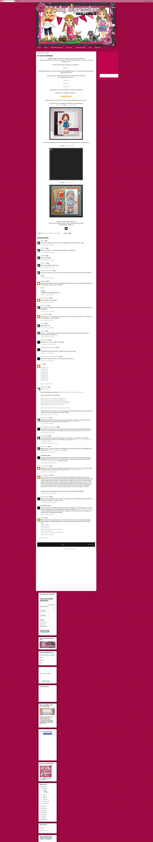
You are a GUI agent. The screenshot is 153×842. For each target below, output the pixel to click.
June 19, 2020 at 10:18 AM (47, 432)
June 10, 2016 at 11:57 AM (47, 259)
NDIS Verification (45, 527)
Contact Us (69, 47)
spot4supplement (45, 475)
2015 (43, 806)
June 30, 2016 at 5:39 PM (47, 311)
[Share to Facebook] (69, 233)
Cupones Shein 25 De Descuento (84, 509)
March (44, 799)
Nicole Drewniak (45, 298)
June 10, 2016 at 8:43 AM (47, 252)
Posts (43, 828)
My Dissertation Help (74, 421)
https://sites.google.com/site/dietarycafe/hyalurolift (53, 400)
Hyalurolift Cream (45, 389)
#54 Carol (66, 83)
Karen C (43, 255)
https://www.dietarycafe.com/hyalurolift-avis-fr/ (71, 392)
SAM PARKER (44, 436)
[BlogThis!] (66, 233)
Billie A (42, 240)
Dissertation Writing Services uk (49, 460)
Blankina (43, 248)
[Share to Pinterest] (70, 233)
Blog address (43, 626)
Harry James (44, 446)
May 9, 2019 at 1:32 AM (47, 383)
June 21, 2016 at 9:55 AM (47, 294)
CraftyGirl (43, 281)
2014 (43, 808)
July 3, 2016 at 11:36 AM (47, 327)
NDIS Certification (45, 526)
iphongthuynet (44, 367)
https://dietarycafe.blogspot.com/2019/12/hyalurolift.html (55, 403)
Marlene (42, 660)
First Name (43, 611)
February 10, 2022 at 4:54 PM (48, 493)
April (44, 797)
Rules (45, 47)
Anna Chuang (59, 105)
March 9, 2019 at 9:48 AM (47, 353)
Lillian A (43, 331)
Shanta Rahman (45, 496)
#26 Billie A (66, 80)
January (45, 803)
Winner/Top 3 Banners (57, 47)
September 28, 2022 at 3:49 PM (49, 502)
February (45, 801)
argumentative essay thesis (48, 347)
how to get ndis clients (46, 530)
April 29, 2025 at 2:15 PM (47, 534)
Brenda (67, 68)
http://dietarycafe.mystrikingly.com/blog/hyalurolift (53, 398)
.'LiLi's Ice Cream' (69, 182)
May (44, 794)
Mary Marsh (44, 305)
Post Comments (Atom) (70, 548)
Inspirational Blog (80, 47)
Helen (59, 145)
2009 (43, 819)
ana (42, 364)
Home (39, 47)
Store (90, 47)
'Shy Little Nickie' (70, 145)
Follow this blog (48, 733)
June (44, 788)
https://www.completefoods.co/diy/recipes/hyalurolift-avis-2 (55, 407)
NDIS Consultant (45, 524)
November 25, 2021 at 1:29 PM (49, 471)
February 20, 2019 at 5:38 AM (48, 344)
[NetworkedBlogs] (47, 731)
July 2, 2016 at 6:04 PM (47, 320)
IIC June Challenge (46, 791)
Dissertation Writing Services (54, 450)
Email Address (47, 606)
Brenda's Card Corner (46, 270)
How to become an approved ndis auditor (51, 529)
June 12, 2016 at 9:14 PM (47, 267)
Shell (60, 182)
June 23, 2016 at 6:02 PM (47, 302)
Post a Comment (43, 537)
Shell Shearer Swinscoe (49, 233)
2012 (43, 812)
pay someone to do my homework (50, 356)
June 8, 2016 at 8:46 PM (47, 245)
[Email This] (64, 233)
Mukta (41, 657)
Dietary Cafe (44, 387)
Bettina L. (43, 263)
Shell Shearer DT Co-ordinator (47, 655)
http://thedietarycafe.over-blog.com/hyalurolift (52, 404)
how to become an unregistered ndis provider (52, 532)
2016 (43, 786)
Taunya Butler (44, 314)
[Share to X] (67, 233)
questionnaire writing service (49, 427)
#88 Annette (66, 86)
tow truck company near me (76, 469)
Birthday (42, 620)
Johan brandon (45, 466)
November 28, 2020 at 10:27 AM (49, 443)
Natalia (43, 517)
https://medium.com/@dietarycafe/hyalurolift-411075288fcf (55, 401)
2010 (43, 817)
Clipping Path (44, 340)
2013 (43, 810)
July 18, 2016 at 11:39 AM (47, 336)
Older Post (90, 544)
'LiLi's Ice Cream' (72, 105)
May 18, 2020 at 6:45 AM (47, 423)
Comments (44, 830)
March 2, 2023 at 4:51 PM (47, 514)
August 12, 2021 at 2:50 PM (48, 452)
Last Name (43, 615)
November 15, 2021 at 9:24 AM (49, 462)
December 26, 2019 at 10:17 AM (49, 414)
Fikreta (43, 323)
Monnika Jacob (45, 417)
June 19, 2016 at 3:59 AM (47, 278)
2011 (43, 814)
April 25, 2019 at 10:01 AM (47, 360)
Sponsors (97, 47)
